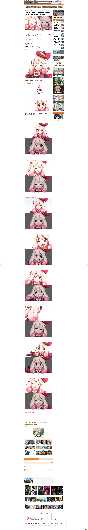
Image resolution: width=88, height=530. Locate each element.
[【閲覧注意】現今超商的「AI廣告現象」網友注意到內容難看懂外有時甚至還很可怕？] (58, 107)
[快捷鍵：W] (66, 526)
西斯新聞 (31, 0)
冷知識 (43, 422)
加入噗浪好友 (32, 2)
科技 (47, 4)
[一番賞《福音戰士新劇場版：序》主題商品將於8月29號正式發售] (58, 48)
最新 (26, 4)
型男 (38, 4)
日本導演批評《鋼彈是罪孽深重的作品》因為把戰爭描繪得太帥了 (60, 509)
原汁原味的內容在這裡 (27, 37)
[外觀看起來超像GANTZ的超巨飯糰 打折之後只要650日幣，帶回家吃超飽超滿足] (57, 117)
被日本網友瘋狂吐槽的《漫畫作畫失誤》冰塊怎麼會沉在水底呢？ (32, 509)
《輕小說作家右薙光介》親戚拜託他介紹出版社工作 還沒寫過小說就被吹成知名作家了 (54, 509)
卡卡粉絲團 (58, 0)
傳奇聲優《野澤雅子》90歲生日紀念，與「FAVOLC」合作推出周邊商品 (38, 509)
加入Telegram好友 (54, 519)
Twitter (34, 422)
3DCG (47, 422)
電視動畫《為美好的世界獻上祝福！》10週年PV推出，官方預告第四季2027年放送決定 (38, 501)
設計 (55, 4)
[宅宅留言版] (66, 523)
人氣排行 (56, 20)
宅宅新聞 (28, 0)
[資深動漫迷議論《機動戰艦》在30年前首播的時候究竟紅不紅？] (58, 34)
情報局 (34, 0)
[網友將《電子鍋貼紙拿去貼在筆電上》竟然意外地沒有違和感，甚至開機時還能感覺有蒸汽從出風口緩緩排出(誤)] (58, 25)
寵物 (36, 4)
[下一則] (87, 264)
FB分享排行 (61, 20)
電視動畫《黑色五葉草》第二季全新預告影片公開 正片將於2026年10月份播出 (54, 501)
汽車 (59, 4)
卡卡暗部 (45, 525)
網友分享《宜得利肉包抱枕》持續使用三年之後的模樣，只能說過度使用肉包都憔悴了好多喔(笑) (58, 75)
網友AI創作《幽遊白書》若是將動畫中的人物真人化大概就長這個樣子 (43, 509)
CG (29, 422)
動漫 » (26, 504)
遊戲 (51, 4)
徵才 (42, 525)
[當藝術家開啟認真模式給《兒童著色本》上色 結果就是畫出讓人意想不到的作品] (58, 28)
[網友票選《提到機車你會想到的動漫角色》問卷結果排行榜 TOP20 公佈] (58, 31)
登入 (86, 529)
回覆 (52, 471)
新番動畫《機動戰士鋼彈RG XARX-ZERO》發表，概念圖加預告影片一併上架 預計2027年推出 (49, 501)
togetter (33, 426)
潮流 (57, 4)
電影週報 (42, 513)
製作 (32, 422)
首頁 (24, 4)
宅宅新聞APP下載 (33, 2)
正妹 (28, 4)
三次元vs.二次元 (39, 422)
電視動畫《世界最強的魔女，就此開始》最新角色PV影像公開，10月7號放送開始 (44, 501)
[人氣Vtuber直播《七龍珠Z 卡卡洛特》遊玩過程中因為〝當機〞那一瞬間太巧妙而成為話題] (58, 39)
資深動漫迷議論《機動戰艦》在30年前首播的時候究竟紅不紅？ (27, 509)
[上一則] (1, 264)
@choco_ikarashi (30, 426)
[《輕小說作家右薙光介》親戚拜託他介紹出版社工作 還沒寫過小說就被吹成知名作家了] (58, 45)
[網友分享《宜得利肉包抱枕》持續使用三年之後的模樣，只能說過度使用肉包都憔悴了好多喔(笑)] (58, 72)
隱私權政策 (36, 525)
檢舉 (52, 469)
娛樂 (45, 4)
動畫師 (45, 422)
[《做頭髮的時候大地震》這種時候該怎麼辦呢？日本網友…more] (58, 98)
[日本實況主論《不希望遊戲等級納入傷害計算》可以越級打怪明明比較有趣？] (58, 42)
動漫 (30, 4)
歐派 (37, 512)
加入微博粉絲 (53, 518)
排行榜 (35, 0)
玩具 (53, 4)
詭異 (43, 4)
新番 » (26, 496)
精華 (61, 4)
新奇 (34, 4)
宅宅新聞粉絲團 (31, 2)
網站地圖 (33, 525)
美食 (49, 4)
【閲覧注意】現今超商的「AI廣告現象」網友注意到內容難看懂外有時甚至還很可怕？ (58, 110)
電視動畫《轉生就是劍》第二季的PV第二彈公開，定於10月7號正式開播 (27, 501)
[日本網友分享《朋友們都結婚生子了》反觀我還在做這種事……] (58, 90)
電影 (32, 0)
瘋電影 (30, 512)
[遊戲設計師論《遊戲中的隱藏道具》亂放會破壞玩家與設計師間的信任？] (58, 22)
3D (30, 422)
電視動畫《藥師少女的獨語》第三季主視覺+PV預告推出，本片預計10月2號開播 (33, 501)
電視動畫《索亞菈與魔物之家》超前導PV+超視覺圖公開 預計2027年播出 (60, 501)
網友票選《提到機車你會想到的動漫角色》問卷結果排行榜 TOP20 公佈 (49, 509)
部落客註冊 (40, 525)
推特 (36, 422)
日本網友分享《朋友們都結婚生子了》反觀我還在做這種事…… (58, 92)
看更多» (62, 496)
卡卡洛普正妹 (53, 516)
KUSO (41, 4)
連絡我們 (48, 525)
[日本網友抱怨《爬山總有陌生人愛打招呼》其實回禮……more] (58, 80)
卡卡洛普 (25, 10)
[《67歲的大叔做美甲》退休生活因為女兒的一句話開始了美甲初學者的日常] (58, 36)
